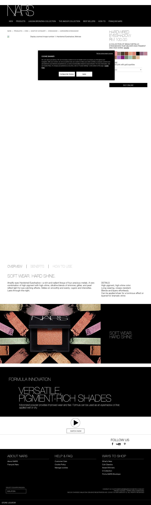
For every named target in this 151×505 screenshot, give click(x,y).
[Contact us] (139, 2)
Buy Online (128, 85)
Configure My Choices (67, 74)
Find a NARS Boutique (111, 474)
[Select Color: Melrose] (115, 53)
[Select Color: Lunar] (119, 57)
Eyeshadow (52, 31)
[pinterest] (125, 444)
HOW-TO (101, 21)
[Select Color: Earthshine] (145, 53)
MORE (126, 48)
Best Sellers (89, 21)
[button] (53, 34)
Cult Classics (107, 464)
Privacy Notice (119, 491)
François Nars (115, 21)
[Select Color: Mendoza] (134, 53)
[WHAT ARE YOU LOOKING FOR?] (142, 21)
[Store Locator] (142, 3)
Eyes (26, 31)
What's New (107, 461)
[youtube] (118, 444)
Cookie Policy (60, 464)
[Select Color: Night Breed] (138, 53)
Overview (14, 266)
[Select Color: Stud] (119, 53)
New (11, 21)
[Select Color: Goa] (126, 57)
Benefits (37, 266)
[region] (76, 65)
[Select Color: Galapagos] (126, 53)
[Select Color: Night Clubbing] (122, 53)
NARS (9, 31)
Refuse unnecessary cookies (104, 53)
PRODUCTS (20, 21)
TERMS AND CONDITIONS (135, 491)
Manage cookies (61, 468)
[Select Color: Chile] (122, 57)
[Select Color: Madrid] (141, 53)
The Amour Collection (69, 21)
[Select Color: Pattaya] (130, 53)
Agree (84, 74)
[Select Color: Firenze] (115, 57)
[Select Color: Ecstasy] (130, 57)
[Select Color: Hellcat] (134, 57)
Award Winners (108, 468)
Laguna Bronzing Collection (42, 21)
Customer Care (61, 461)
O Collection (107, 471)
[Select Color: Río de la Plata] (138, 57)
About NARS (12, 461)
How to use (62, 266)
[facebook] (112, 444)
